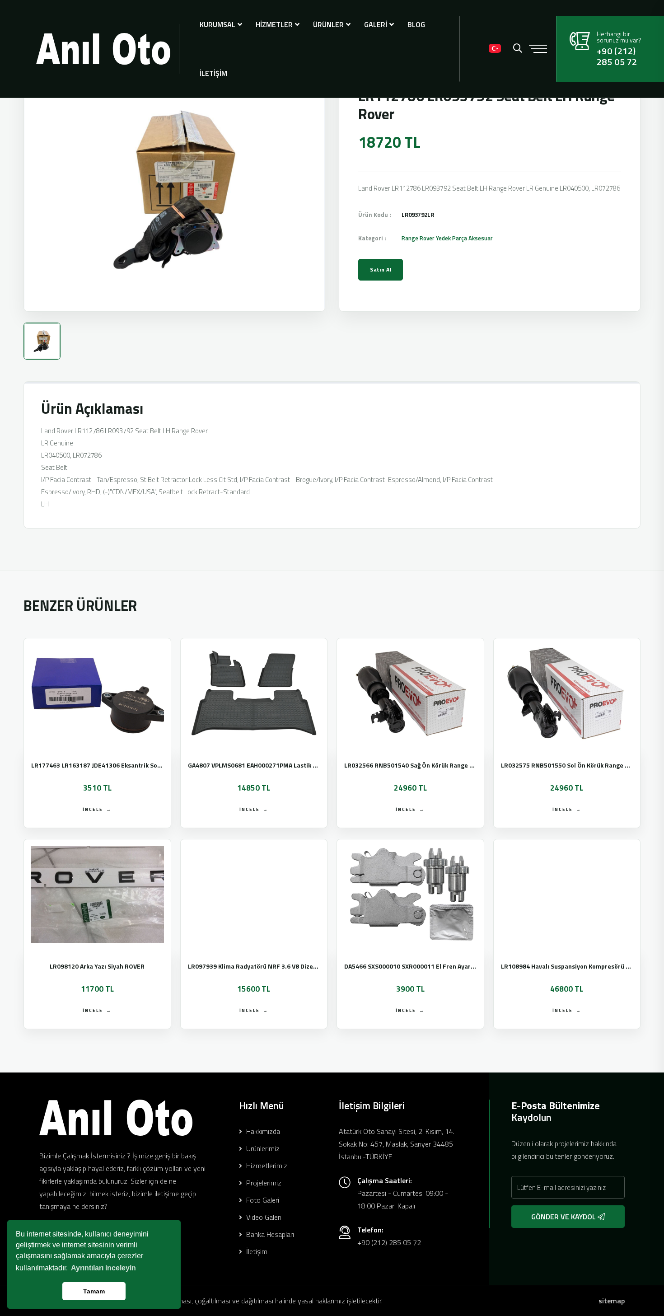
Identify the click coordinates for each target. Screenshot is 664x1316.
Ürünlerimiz (262, 1148)
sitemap (612, 1300)
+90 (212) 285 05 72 (617, 56)
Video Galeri (262, 1217)
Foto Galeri (261, 1199)
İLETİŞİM (213, 73)
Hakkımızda (262, 1131)
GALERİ (375, 24)
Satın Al (380, 269)
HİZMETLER (274, 24)
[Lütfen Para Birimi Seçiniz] (475, 49)
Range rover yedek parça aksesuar (447, 238)
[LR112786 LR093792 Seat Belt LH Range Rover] (174, 189)
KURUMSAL (217, 24)
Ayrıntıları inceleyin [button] (103, 1268)
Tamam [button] (94, 1291)
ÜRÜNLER (328, 24)
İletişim (255, 1251)
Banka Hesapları (269, 1234)
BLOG (416, 24)
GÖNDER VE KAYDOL (564, 1216)
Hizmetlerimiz (265, 1165)
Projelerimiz (262, 1182)
